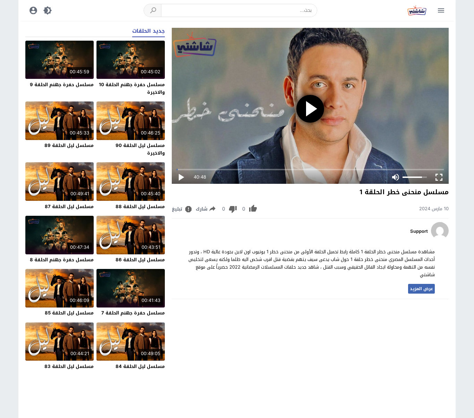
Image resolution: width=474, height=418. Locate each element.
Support (419, 231)
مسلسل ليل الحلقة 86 (140, 259)
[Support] (440, 237)
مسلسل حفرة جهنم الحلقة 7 (133, 313)
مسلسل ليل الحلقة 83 (69, 366)
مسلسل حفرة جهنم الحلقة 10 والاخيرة (132, 88)
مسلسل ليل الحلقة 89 (69, 145)
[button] (152, 10)
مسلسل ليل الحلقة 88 (140, 206)
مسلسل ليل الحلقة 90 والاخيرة (140, 149)
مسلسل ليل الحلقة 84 (140, 366)
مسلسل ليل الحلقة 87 (69, 206)
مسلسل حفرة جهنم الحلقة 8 (62, 259)
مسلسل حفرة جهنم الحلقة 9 (62, 84)
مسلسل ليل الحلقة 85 (69, 313)
